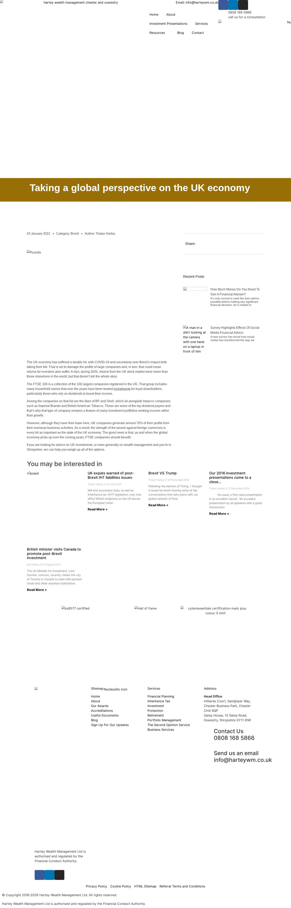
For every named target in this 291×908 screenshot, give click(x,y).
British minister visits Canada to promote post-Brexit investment (54, 553)
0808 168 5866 (239, 12)
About (170, 14)
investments (122, 388)
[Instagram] (243, 5)
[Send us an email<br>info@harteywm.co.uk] (209, 753)
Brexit (75, 233)
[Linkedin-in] (233, 5)
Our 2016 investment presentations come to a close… (230, 477)
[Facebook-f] (40, 875)
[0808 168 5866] (223, 15)
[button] (246, 243)
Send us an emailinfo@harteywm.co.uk (243, 756)
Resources (157, 33)
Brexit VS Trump (162, 473)
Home (153, 14)
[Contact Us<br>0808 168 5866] (209, 731)
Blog (180, 33)
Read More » (37, 590)
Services (201, 24)
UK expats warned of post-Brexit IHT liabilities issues (111, 475)
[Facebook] (223, 5)
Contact (198, 33)
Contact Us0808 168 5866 (234, 734)
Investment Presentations (168, 24)
